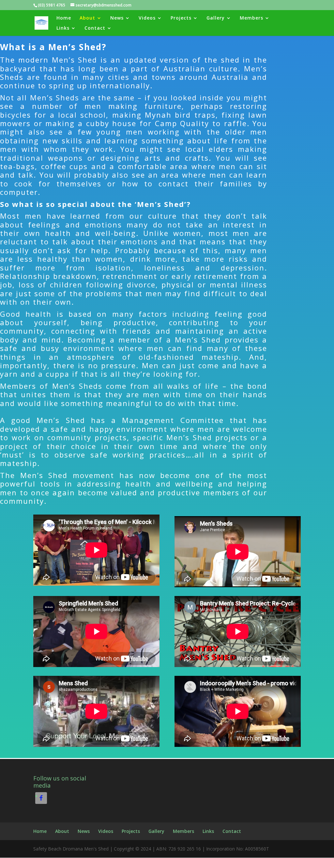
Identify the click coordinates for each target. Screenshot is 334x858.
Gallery (215, 18)
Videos (147, 18)
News (117, 18)
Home (63, 18)
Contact (94, 28)
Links (62, 28)
